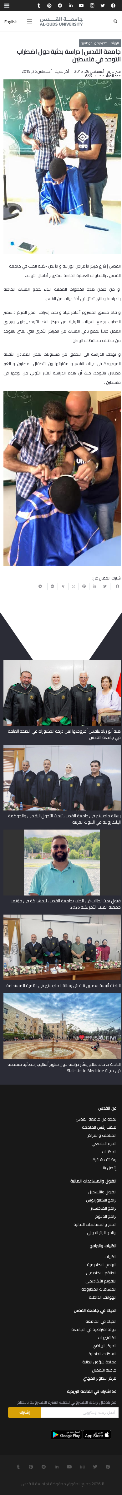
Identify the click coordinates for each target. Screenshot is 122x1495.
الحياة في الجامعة (100, 1321)
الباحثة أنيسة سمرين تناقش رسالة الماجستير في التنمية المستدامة (63, 985)
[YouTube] (81, 5)
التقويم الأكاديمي (100, 1281)
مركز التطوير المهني (99, 1378)
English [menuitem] (11, 22)
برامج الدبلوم (105, 1216)
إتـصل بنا (109, 1167)
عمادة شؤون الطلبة (99, 1362)
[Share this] (115, 586)
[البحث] (115, 21)
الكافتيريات (107, 1337)
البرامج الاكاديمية (101, 1264)
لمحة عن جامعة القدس (96, 1119)
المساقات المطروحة (98, 1289)
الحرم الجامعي (103, 1143)
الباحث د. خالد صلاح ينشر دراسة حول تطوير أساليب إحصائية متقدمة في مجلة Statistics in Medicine (64, 1067)
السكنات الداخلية (102, 1353)
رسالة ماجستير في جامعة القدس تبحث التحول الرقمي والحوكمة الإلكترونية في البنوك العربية (64, 819)
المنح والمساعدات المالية (95, 1224)
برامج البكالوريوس (101, 1200)
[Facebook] (113, 5)
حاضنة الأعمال (104, 1370)
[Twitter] (102, 5)
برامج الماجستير (103, 1208)
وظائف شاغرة (104, 1159)
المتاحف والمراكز (102, 1135)
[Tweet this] (105, 586)
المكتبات (109, 1151)
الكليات (110, 1256)
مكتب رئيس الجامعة (99, 1127)
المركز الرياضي (104, 1345)
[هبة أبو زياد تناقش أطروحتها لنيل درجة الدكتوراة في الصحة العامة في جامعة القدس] (62, 662)
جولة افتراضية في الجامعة (93, 1329)
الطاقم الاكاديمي (101, 1273)
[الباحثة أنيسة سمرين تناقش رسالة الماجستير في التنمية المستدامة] (62, 917)
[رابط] (61, 21)
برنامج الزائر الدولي (101, 1232)
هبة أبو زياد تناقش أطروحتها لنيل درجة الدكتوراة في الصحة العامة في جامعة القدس (64, 734)
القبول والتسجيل (102, 1192)
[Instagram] (92, 5)
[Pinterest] (49, 5)
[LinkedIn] (70, 5)
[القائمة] (30, 21)
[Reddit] (60, 5)
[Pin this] (84, 586)
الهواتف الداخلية (102, 1297)
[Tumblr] (38, 5)
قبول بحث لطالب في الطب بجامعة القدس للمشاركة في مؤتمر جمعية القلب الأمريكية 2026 (65, 904)
